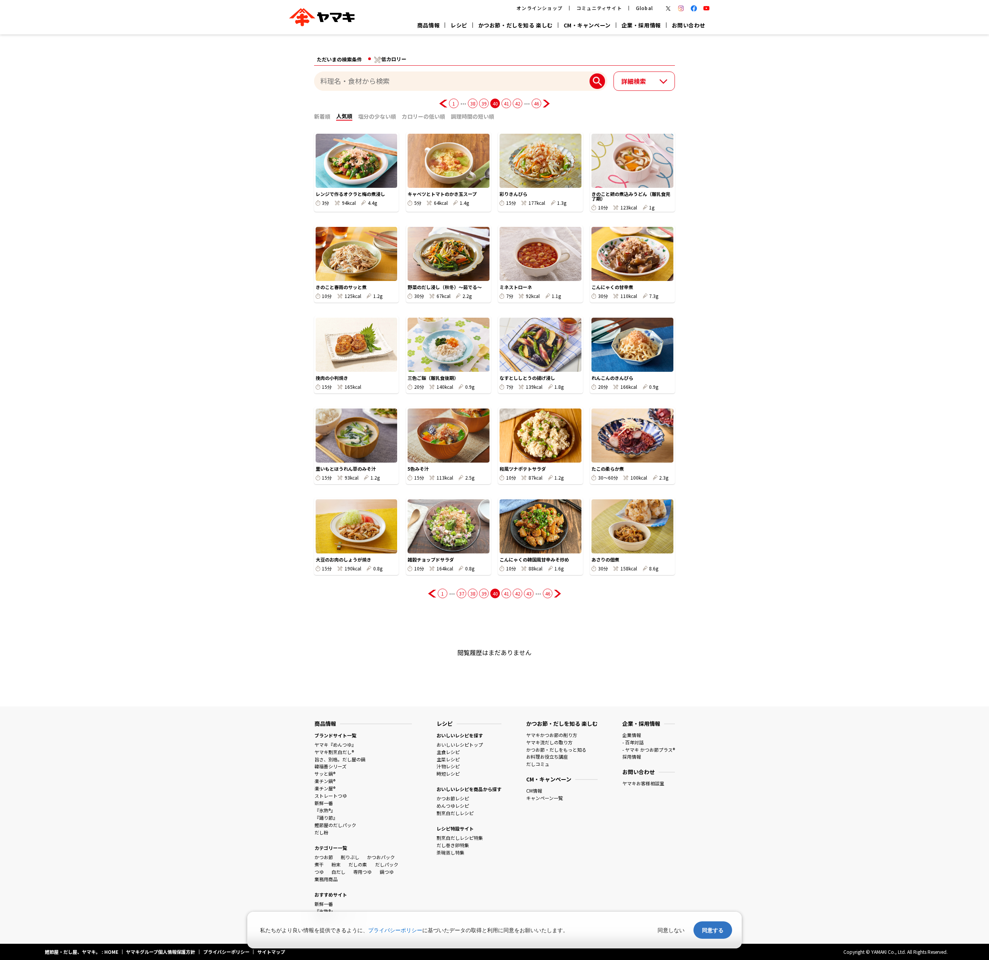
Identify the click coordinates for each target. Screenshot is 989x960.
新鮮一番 (323, 803)
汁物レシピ (448, 766)
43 (528, 593)
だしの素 (357, 864)
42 (517, 103)
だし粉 (321, 832)
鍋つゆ (387, 871)
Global (644, 8)
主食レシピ (448, 752)
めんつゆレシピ (453, 805)
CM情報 (534, 790)
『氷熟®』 (324, 810)
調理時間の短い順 (472, 116)
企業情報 (631, 735)
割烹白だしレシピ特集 (460, 837)
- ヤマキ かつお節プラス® (648, 749)
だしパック (386, 864)
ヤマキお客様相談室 (643, 783)
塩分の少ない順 (377, 116)
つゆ (319, 871)
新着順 (322, 116)
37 (461, 593)
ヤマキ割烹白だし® (334, 752)
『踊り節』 (326, 817)
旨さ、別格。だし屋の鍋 (339, 759)
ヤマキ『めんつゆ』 (335, 744)
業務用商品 (326, 879)
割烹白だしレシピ (455, 813)
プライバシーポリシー (395, 930)
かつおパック (381, 857)
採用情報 (631, 756)
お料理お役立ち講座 (547, 756)
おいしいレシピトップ (460, 744)
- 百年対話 (633, 742)
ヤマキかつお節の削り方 (551, 735)
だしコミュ (537, 764)
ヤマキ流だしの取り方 (549, 742)
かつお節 (323, 857)
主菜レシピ (448, 759)
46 (536, 103)
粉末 (336, 864)
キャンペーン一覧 (544, 798)
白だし (338, 871)
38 (472, 103)
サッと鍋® (324, 773)
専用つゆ (362, 871)
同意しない (671, 930)
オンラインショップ (539, 8)
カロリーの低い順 (423, 116)
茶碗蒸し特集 (450, 852)
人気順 (344, 116)
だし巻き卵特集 (453, 845)
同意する (713, 930)
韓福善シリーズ (330, 766)
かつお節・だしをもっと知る (556, 749)
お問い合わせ (688, 25)
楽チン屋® (324, 788)
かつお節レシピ (453, 798)
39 (483, 103)
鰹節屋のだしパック (335, 825)
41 (506, 103)
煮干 (319, 864)
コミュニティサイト (599, 8)
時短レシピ (448, 773)
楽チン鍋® (324, 781)
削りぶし (350, 857)
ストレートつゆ (330, 795)
